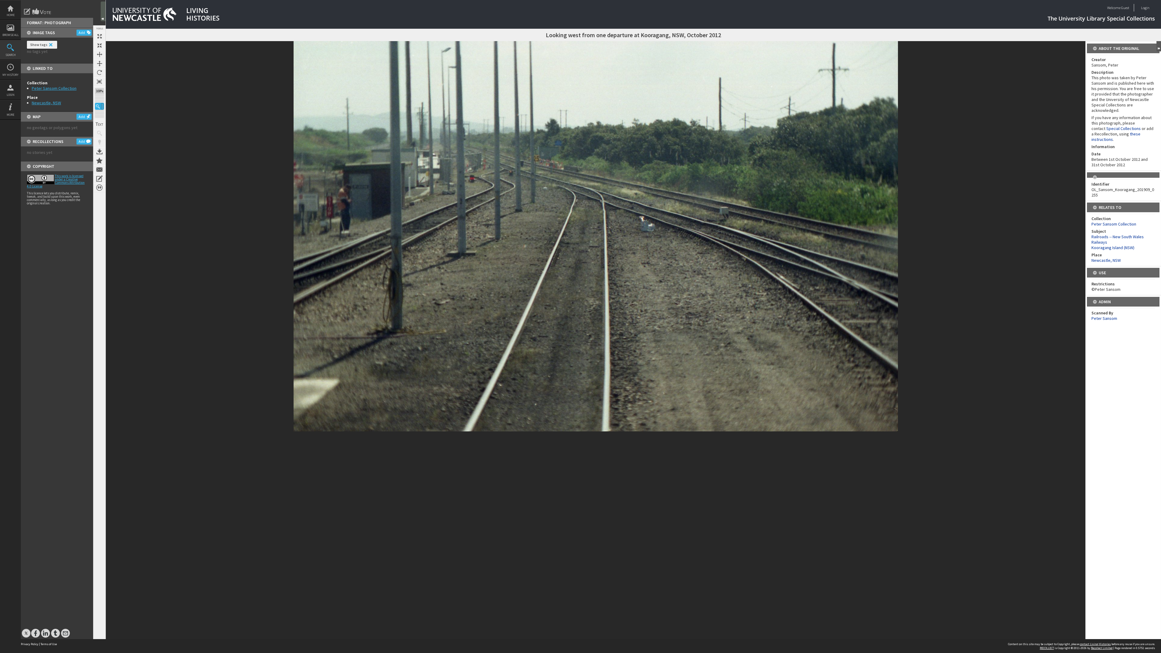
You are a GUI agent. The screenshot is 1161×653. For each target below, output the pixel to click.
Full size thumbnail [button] (99, 36)
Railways (1099, 242)
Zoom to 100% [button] (99, 81)
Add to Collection (99, 160)
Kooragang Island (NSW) (1112, 247)
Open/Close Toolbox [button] (103, 11)
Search (10, 55)
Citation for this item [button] (99, 187)
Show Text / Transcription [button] (99, 124)
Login (11, 95)
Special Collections (1123, 128)
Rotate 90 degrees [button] (99, 72)
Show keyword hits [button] (99, 133)
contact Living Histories (1095, 644)
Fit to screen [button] (99, 45)
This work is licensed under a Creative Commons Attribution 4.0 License (56, 181)
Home (11, 15)
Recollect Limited (1102, 648)
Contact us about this (99, 169)
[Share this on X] (26, 630)
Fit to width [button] (99, 54)
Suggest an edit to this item (27, 11)
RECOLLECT (1047, 648)
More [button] (10, 115)
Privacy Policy (29, 644)
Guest (1125, 7)
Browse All (10, 35)
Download (99, 151)
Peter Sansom (1104, 318)
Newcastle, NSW (46, 103)
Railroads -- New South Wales (1117, 236)
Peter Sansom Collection (54, 88)
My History (10, 75)
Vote (42, 11)
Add (82, 32)
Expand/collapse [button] (1158, 46)
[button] (99, 106)
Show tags (38, 44)
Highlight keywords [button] (99, 142)
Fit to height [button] (99, 63)
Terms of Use (49, 644)
